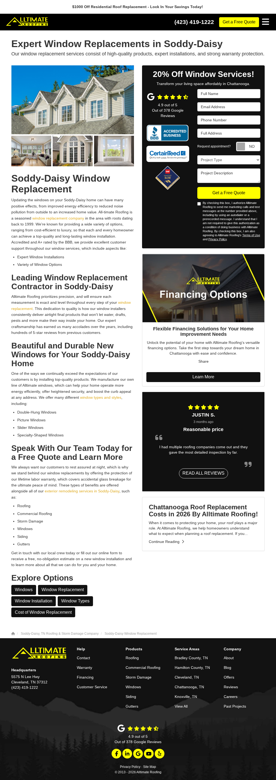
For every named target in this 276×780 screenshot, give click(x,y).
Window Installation (33, 601)
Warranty (84, 667)
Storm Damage (138, 677)
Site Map (149, 767)
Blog (227, 667)
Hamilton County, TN (192, 667)
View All (181, 706)
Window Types (75, 601)
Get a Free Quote (239, 22)
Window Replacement (63, 589)
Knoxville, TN (186, 696)
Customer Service (92, 687)
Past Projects (235, 706)
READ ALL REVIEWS (203, 473)
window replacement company (58, 218)
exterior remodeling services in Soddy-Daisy (82, 491)
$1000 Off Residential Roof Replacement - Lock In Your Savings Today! (138, 7)
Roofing (132, 658)
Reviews (231, 687)
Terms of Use (251, 235)
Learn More (203, 377)
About (229, 658)
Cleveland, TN (187, 677)
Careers (230, 696)
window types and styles (100, 397)
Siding (131, 696)
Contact (83, 658)
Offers (229, 677)
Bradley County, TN (191, 658)
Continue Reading (164, 541)
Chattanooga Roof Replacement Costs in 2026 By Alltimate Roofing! (203, 510)
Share (203, 361)
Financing (85, 677)
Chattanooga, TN (189, 687)
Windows (24, 589)
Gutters (132, 706)
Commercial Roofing (143, 667)
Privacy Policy (217, 239)
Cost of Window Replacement (43, 612)
